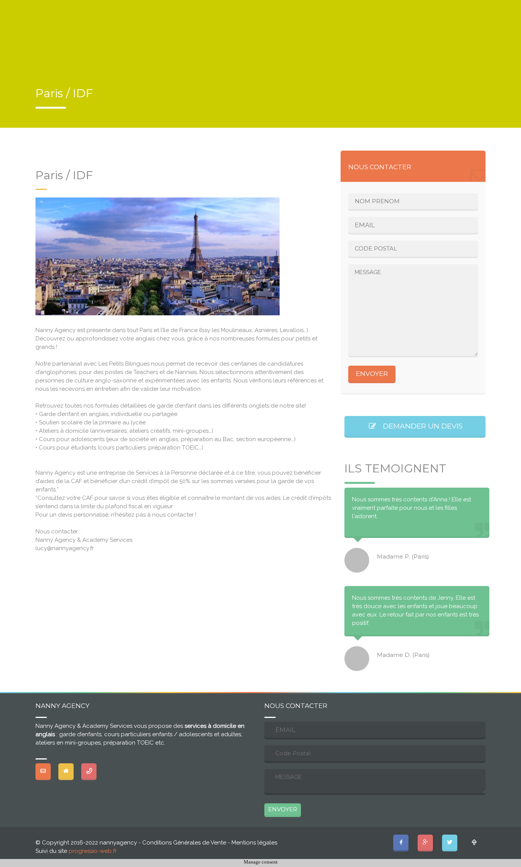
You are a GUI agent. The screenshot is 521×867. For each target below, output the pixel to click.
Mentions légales (254, 842)
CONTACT (138, 6)
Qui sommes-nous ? (449, 41)
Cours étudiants (379, 41)
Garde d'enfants (244, 41)
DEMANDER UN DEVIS (420, 426)
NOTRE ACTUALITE (72, 6)
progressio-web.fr (93, 851)
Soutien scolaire (311, 41)
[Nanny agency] (53, 58)
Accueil (190, 41)
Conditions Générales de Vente (184, 842)
